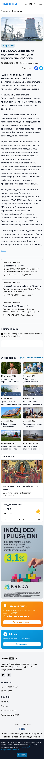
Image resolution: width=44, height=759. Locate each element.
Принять (22, 755)
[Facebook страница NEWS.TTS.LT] (9, 675)
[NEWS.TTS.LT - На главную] (9, 4)
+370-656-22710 (12, 275)
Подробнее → (27, 275)
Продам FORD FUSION (13, 266)
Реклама (4, 706)
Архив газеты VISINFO (10, 715)
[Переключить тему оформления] (35, 4)
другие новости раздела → (31, 358)
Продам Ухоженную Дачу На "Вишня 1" (21, 286)
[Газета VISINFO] (30, 4)
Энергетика (17, 11)
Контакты (5, 702)
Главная (4, 11)
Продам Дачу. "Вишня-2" (15, 306)
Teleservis (27, 724)
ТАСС (3, 250)
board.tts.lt (17, 262)
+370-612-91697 (12, 295)
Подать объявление (22, 622)
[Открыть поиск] (25, 4)
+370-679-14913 (12, 315)
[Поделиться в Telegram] (41, 68)
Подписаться (22, 644)
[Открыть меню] (40, 3)
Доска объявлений (9, 711)
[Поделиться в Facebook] (36, 68)
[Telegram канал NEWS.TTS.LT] (3, 675)
